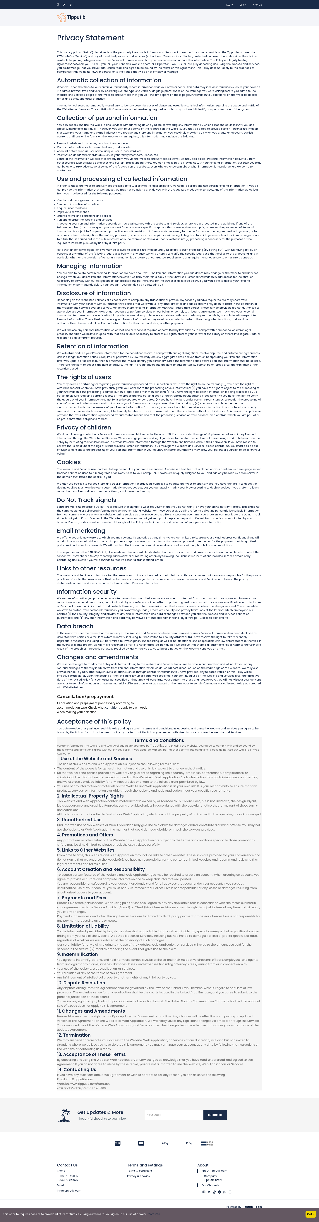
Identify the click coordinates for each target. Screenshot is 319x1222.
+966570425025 (67, 1180)
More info (154, 1214)
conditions (112, 707)
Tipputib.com (235, 52)
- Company (209, 1176)
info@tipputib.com (69, 1190)
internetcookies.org (137, 491)
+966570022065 (67, 1176)
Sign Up (257, 4)
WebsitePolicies (73, 687)
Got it (311, 1214)
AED (228, 4)
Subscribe (215, 1115)
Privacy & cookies (138, 1176)
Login (243, 4)
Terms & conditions (139, 1171)
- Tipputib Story (212, 1180)
